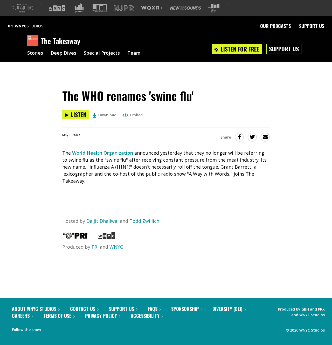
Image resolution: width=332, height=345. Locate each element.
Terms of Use (57, 315)
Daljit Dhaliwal (102, 221)
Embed (136, 114)
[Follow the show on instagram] (68, 328)
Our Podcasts (275, 26)
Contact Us (82, 308)
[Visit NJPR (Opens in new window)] (124, 8)
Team (134, 53)
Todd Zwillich (144, 221)
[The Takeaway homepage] (33, 41)
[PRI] (75, 237)
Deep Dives (63, 53)
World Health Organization (102, 153)
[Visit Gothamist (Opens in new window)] (79, 8)
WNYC (116, 247)
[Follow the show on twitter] (58, 328)
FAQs (152, 308)
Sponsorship (185, 308)
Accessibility (145, 315)
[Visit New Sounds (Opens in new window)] (185, 8)
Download (107, 114)
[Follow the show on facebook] (48, 328)
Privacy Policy (101, 315)
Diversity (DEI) (227, 308)
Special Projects (102, 53)
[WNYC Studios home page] (32, 26)
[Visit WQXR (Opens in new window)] (152, 8)
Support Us (311, 26)
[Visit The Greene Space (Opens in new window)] (213, 8)
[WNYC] (106, 237)
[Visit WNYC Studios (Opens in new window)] (100, 8)
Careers (21, 315)
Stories (35, 53)
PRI (95, 247)
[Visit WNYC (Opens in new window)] (57, 8)
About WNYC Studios (34, 308)
